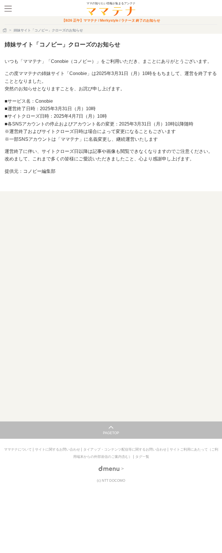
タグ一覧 (142, 457)
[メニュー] (8, 8)
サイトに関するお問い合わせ (58, 449)
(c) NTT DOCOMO (111, 481)
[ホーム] (5, 30)
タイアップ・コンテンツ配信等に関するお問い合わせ (125, 449)
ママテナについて (18, 449)
